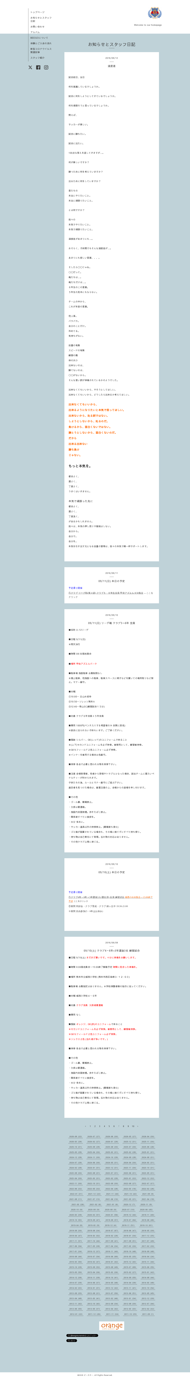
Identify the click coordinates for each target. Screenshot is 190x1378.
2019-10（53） (76, 1220)
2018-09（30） (76, 1230)
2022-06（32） (76, 1189)
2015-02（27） (130, 1272)
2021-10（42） (131, 1194)
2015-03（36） (112, 1272)
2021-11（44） (113, 1194)
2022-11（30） (76, 1183)
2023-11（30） (130, 1168)
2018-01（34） (130, 1236)
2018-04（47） (76, 1236)
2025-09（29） (94, 1147)
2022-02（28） (148, 1189)
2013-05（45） (148, 1293)
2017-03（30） (130, 1246)
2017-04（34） (112, 1246)
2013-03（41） (94, 1298)
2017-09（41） (112, 1241)
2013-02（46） (112, 1298)
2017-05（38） (94, 1246)
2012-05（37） (94, 1309)
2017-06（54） (76, 1246)
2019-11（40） (148, 1215)
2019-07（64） (130, 1220)
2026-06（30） (112, 1136)
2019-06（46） (148, 1220)
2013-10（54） (148, 1288)
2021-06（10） (112, 1199)
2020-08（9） (111, 1209)
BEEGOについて (39, 37)
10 (133, 1126)
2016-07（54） (94, 1256)
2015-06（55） (148, 1267)
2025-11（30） (148, 1141)
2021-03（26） (78, 1204)
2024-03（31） (148, 1162)
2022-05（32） (94, 1189)
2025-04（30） (94, 1152)
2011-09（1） (148, 1314)
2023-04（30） (76, 1178)
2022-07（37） (148, 1183)
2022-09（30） (112, 1183)
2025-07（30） (130, 1147)
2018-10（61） (147, 1225)
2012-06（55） (76, 1309)
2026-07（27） (94, 1136)
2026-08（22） (76, 1136)
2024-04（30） (130, 1162)
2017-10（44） (94, 1241)
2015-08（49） (112, 1267)
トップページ (37, 12)
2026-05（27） (130, 1136)
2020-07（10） (128, 1209)
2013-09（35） (76, 1293)
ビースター (88, 1375)
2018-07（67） (112, 1230)
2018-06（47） (130, 1230)
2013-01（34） (130, 1298)
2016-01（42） (112, 1262)
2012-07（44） (148, 1304)
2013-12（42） (112, 1288)
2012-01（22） (76, 1314)
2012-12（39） (148, 1298)
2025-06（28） (148, 1147)
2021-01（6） (113, 1204)
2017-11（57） (76, 1241)
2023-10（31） (148, 1168)
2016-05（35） (130, 1256)
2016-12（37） (94, 1251)
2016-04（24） (148, 1256)
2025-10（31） (76, 1147)
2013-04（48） (76, 1298)
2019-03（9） (94, 1225)
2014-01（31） (94, 1288)
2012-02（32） (148, 1309)
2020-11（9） (147, 1204)
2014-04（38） (130, 1283)
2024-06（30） (94, 1162)
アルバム (35, 32)
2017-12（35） (148, 1236)
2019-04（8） (77, 1225)
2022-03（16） (130, 1189)
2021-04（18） (148, 1199)
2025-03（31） (112, 1152)
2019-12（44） (130, 1215)
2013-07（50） (112, 1293)
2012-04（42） (112, 1309)
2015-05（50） (76, 1272)
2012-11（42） (76, 1304)
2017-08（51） (130, 1241)
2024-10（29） (112, 1157)
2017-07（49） (148, 1241)
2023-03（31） (94, 1178)
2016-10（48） (130, 1251)
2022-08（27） (130, 1183)
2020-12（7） (130, 1204)
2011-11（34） (113, 1314)
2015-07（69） (130, 1267)
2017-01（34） (76, 1251)
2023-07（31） (112, 1173)
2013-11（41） (130, 1288)
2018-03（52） (94, 1236)
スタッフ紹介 (37, 57)
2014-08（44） (148, 1277)
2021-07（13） (94, 1199)
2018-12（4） (111, 1225)
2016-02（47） (94, 1262)
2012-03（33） (130, 1309)
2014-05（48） (112, 1283)
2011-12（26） (95, 1314)
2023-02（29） (112, 1178)
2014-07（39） (76, 1283)
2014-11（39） (94, 1277)
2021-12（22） (95, 1194)
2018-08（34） (94, 1230)
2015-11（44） (148, 1262)
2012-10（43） (94, 1304)
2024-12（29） (76, 1157)
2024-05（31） (112, 1162)
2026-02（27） (94, 1141)
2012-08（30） (130, 1304)
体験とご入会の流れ (41, 43)
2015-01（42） (148, 1272)
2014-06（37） (94, 1283)
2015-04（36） (94, 1272)
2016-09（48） (148, 1251)
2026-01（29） (112, 1141)
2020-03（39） (76, 1215)
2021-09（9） (148, 1194)
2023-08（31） (94, 1173)
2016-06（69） (112, 1256)
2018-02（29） (112, 1236)
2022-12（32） (148, 1178)
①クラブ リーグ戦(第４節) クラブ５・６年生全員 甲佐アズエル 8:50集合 (106, 593)
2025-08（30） (112, 1147)
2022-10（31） (94, 1183)
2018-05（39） (148, 1230)
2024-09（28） (130, 1157)
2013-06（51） (130, 1293)
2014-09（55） (130, 1277)
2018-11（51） (128, 1225)
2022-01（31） (76, 1194)
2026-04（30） (148, 1136)
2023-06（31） (130, 1173)
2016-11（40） (112, 1251)
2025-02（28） (130, 1152)
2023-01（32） (130, 1178)
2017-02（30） (148, 1246)
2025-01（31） (148, 1152)
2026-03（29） (76, 1141)
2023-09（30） (76, 1173)
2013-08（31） (94, 1293)
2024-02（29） (76, 1168)
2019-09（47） (94, 1220)
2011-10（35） (131, 1314)
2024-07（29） (76, 1162)
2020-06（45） (147, 1209)
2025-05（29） (76, 1152)
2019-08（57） (112, 1220)
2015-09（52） (94, 1267)
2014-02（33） (76, 1288)
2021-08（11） (76, 1199)
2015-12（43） (130, 1262)
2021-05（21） (130, 1199)
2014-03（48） (148, 1283)
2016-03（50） (76, 1262)
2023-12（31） (112, 1168)
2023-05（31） (148, 1173)
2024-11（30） (94, 1157)
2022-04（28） (112, 1189)
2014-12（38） (76, 1277)
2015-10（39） (76, 1267)
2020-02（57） (94, 1215)
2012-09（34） (112, 1304)
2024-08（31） (148, 1157)
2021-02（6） (96, 1204)
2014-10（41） (112, 1277)
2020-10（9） (77, 1209)
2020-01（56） (112, 1215)
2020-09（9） (94, 1209)
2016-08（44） (76, 1256)
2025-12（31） (130, 1141)
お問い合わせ (37, 26)
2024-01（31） (94, 1168)
